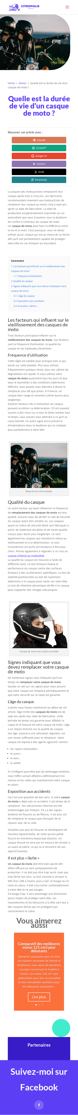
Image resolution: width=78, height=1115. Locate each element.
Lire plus (39, 996)
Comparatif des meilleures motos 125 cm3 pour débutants (39, 947)
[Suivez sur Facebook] (39, 1105)
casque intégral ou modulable (26, 555)
